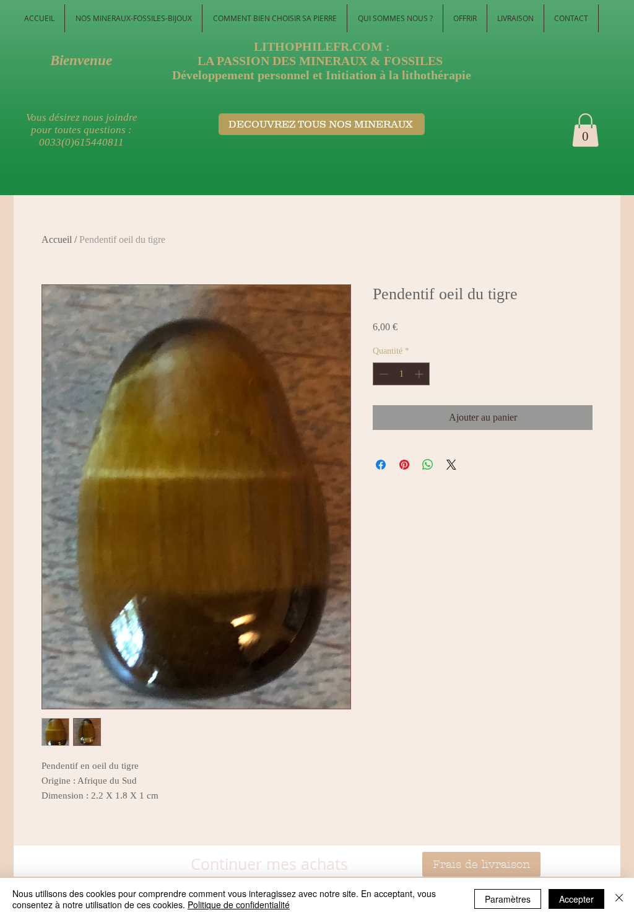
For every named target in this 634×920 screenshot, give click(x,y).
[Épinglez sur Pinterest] (404, 464)
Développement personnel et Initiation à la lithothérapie (321, 75)
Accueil (56, 239)
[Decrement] (382, 374)
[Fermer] (619, 899)
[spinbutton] (401, 374)
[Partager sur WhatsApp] (427, 464)
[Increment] (420, 374)
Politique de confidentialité (239, 904)
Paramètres (508, 899)
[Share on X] (451, 464)
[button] (585, 130)
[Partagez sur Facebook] (380, 464)
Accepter (576, 899)
